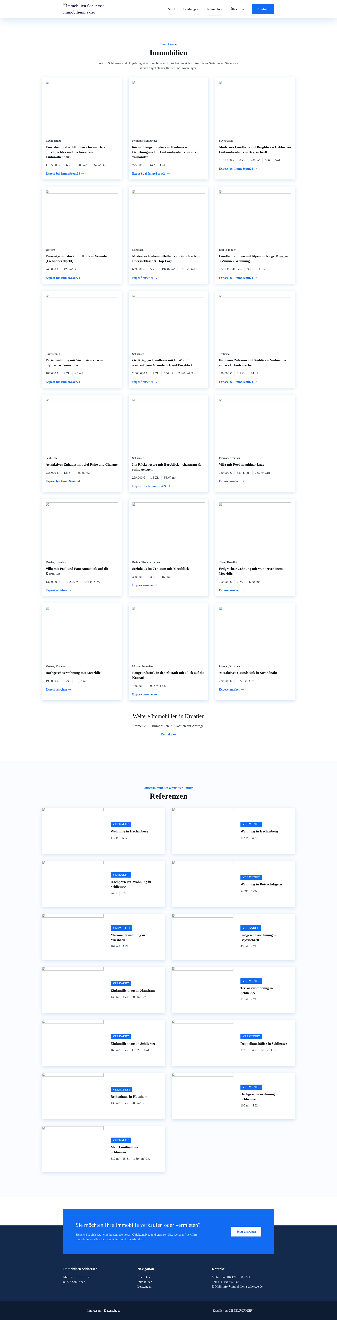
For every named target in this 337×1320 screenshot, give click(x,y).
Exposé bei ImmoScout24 (63, 173)
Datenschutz (112, 1310)
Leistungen (190, 9)
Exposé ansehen (143, 277)
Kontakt (263, 9)
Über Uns (237, 9)
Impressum (94, 1310)
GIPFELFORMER (241, 1310)
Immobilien (214, 9)
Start (171, 9)
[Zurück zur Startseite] (84, 9)
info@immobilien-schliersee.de (243, 1286)
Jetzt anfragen (246, 1231)
